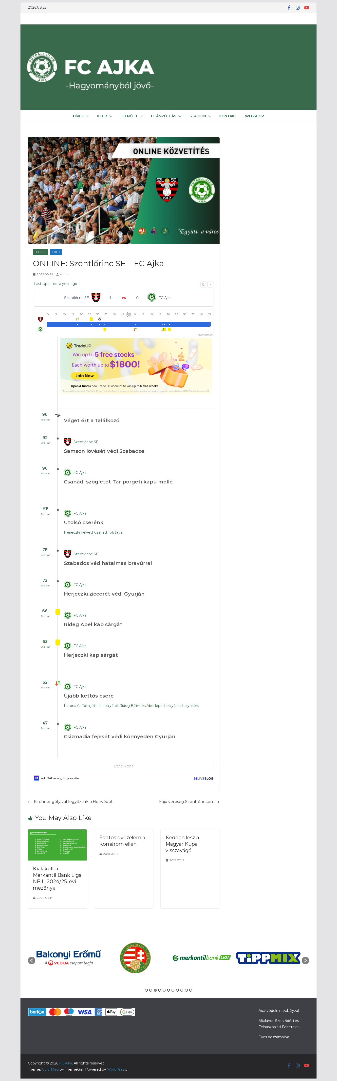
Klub (102, 116)
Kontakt (228, 116)
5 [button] (164, 990)
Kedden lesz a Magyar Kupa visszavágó (182, 844)
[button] (86, 116)
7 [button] (172, 990)
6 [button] (168, 990)
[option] (69, 957)
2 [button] (150, 990)
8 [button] (177, 990)
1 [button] (146, 990)
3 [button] (155, 990)
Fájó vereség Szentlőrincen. (186, 801)
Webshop (254, 116)
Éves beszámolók (274, 1037)
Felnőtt (129, 116)
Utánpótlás (163, 116)
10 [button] (186, 990)
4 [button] (159, 990)
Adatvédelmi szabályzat (279, 1010)
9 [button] (181, 990)
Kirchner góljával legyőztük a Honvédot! (73, 801)
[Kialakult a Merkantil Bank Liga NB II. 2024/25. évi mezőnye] (57, 832)
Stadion (197, 116)
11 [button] (190, 990)
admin (64, 274)
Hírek (78, 116)
